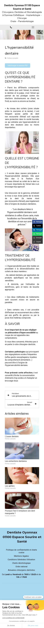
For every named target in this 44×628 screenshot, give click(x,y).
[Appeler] (11, 27)
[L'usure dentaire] (22, 426)
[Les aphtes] (22, 475)
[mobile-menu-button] (33, 27)
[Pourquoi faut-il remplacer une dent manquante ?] (22, 500)
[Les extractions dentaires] (22, 450)
